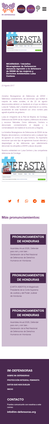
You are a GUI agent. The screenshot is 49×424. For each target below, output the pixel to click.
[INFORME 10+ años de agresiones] (30, 9)
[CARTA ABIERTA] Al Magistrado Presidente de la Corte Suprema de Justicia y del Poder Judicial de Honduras (24, 291)
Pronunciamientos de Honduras (28, 239)
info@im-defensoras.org (21, 412)
